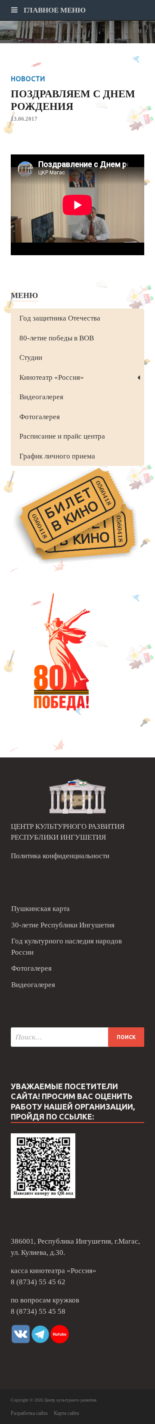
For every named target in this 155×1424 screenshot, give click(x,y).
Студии (30, 357)
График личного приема (57, 456)
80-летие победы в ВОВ (56, 338)
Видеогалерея (41, 397)
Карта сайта (66, 1413)
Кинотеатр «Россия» (51, 377)
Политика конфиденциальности (60, 856)
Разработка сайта (29, 1413)
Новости (28, 79)
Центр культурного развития (70, 1400)
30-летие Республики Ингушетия (63, 925)
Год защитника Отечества (59, 318)
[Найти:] (77, 1037)
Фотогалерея (39, 417)
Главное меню (54, 10)
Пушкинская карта (40, 908)
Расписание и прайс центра (62, 436)
